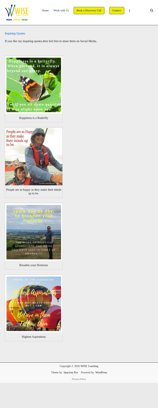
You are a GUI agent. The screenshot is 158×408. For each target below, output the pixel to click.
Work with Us (61, 10)
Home (45, 10)
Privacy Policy (79, 379)
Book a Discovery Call (89, 10)
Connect (116, 10)
